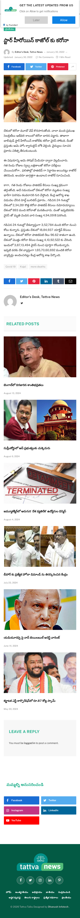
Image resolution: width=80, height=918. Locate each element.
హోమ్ (9, 892)
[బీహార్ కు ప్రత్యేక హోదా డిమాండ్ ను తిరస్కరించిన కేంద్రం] (40, 546)
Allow (67, 18)
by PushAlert (12, 22)
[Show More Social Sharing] (72, 66)
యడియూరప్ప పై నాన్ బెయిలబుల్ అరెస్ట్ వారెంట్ (32, 637)
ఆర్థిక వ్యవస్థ (15, 897)
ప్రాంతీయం (9, 29)
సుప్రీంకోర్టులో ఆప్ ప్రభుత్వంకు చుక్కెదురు (27, 448)
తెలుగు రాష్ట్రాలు (32, 897)
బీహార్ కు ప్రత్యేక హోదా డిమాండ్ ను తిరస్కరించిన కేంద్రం (36, 574)
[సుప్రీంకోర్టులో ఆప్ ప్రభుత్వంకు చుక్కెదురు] (40, 420)
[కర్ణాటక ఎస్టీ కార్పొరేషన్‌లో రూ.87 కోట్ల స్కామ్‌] (40, 672)
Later (47, 18)
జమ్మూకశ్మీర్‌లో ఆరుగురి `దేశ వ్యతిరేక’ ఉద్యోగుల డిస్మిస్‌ (35, 511)
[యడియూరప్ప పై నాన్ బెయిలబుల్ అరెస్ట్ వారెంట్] (40, 609)
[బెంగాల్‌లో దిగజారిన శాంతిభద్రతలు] (40, 356)
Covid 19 (10, 266)
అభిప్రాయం (37, 892)
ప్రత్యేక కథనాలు (51, 897)
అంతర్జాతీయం (21, 892)
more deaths (38, 266)
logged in (29, 743)
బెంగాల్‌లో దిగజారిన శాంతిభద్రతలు (24, 385)
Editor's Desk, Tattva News (29, 52)
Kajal (23, 266)
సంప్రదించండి (64, 892)
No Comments (46, 57)
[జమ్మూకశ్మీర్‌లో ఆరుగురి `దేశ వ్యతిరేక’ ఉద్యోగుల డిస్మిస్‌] (40, 483)
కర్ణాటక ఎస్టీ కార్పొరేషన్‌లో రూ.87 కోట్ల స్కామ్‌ (29, 701)
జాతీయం (50, 892)
